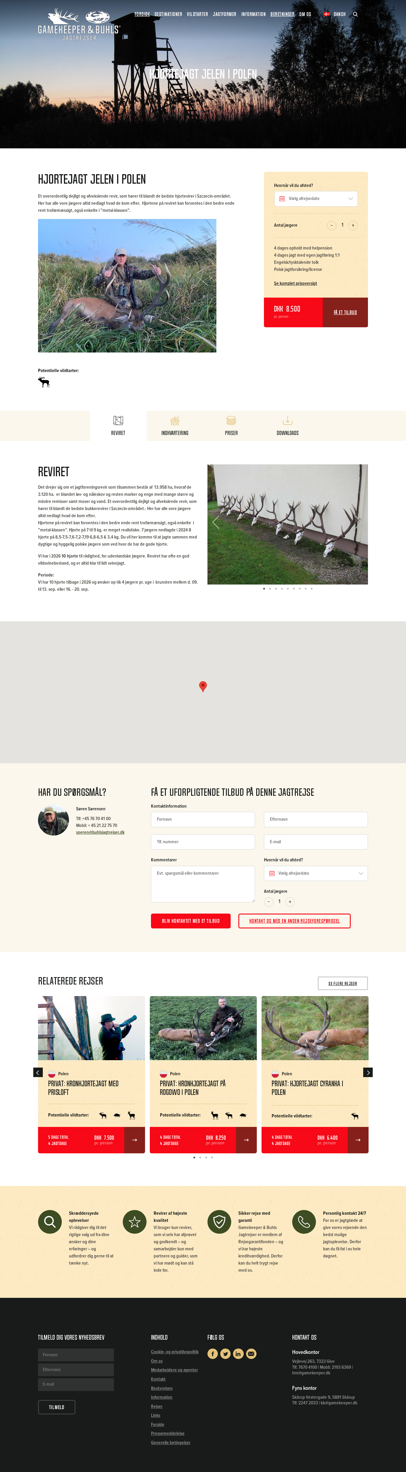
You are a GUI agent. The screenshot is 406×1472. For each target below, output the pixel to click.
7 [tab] (300, 589)
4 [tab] (282, 589)
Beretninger (282, 14)
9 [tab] (311, 589)
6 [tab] (294, 589)
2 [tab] (270, 589)
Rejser (157, 1406)
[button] (353, 225)
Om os (157, 1361)
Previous (220, 524)
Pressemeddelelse (168, 1433)
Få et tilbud (345, 312)
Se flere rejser (342, 983)
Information (161, 1397)
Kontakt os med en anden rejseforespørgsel (294, 921)
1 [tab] (264, 589)
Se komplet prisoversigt (295, 283)
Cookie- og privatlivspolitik (175, 1352)
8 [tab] (306, 589)
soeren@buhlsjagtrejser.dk (100, 832)
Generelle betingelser (171, 1443)
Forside (142, 14)
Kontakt (158, 1379)
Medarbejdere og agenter (174, 1370)
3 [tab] (276, 589)
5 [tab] (288, 589)
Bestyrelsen (162, 1388)
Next (356, 524)
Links (155, 1415)
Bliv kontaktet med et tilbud (191, 921)
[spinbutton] (342, 225)
